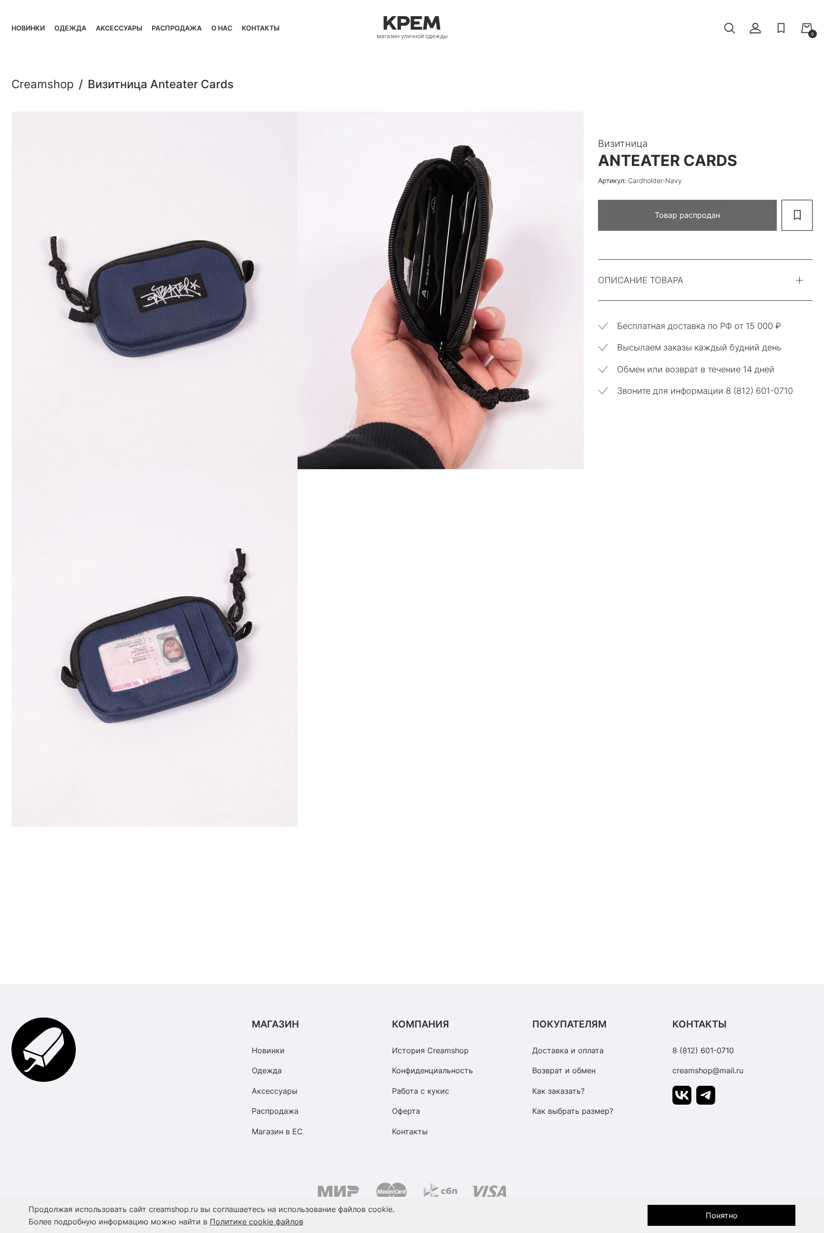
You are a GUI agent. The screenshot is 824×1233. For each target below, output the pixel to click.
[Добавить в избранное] (797, 215)
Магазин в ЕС (277, 1131)
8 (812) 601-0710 (703, 1050)
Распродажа (177, 28)
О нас (221, 28)
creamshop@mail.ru (707, 1070)
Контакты (260, 28)
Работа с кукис (420, 1091)
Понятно (722, 1215)
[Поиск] (729, 28)
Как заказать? (558, 1091)
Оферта (406, 1111)
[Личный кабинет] (755, 28)
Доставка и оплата (568, 1050)
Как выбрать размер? (572, 1111)
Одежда (70, 28)
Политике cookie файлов (256, 1221)
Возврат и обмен (564, 1070)
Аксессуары (119, 28)
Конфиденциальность (432, 1070)
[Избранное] (781, 28)
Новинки (28, 28)
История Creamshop (430, 1050)
